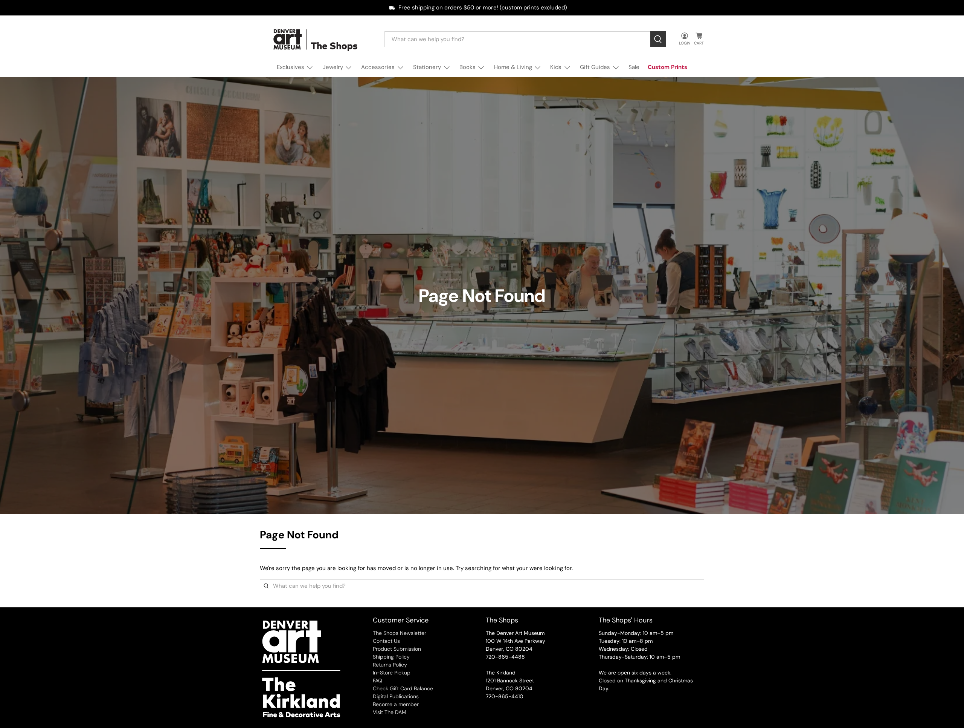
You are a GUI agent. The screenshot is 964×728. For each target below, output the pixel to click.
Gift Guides (595, 67)
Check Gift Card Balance (403, 688)
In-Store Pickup (391, 672)
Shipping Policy (391, 656)
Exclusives (290, 67)
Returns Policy (390, 664)
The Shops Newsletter (399, 633)
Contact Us (386, 641)
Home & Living (513, 67)
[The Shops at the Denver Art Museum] (316, 39)
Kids (555, 67)
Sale (633, 67)
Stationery (427, 67)
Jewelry (333, 67)
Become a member (396, 704)
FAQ (377, 680)
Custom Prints (667, 67)
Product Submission (397, 648)
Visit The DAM (389, 712)
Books (467, 67)
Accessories (378, 67)
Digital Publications (396, 696)
